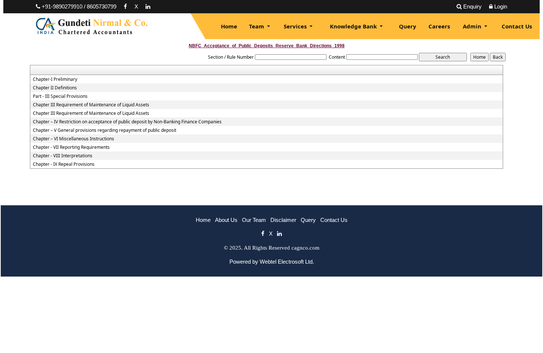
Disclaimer (283, 220)
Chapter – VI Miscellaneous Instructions (73, 139)
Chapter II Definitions (55, 88)
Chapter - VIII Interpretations (62, 156)
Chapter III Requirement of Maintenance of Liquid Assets (91, 105)
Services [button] (296, 26)
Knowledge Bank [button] (354, 26)
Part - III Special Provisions (60, 96)
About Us (226, 220)
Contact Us (517, 26)
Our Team (254, 220)
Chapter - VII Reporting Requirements (71, 147)
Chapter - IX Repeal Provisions (64, 164)
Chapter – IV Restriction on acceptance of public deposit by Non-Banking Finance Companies (127, 122)
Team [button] (257, 26)
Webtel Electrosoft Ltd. (287, 261)
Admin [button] (473, 26)
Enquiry (472, 6)
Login (500, 6)
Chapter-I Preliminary (55, 79)
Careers (439, 26)
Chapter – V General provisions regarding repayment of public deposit (104, 130)
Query (407, 26)
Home (229, 26)
